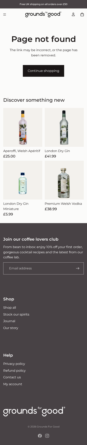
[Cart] (82, 14)
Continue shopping (43, 71)
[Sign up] (77, 268)
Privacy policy (14, 364)
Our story (10, 328)
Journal (9, 321)
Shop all (9, 307)
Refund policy (14, 370)
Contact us (12, 377)
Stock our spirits (16, 314)
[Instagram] (47, 435)
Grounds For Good (48, 426)
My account (12, 384)
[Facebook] (39, 435)
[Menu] (4, 14)
